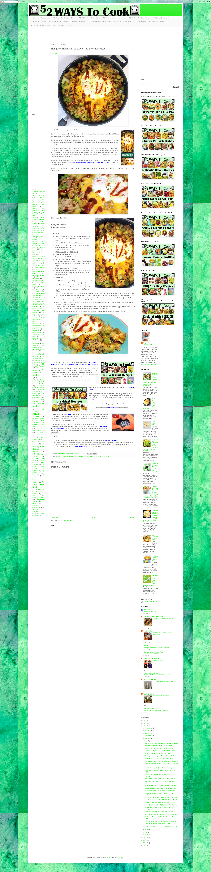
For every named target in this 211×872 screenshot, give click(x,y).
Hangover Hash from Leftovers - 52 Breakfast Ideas (160, 748)
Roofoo (109, 858)
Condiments (41, 513)
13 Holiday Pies (38, 291)
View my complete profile (148, 364)
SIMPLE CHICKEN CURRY (151, 611)
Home (93, 517)
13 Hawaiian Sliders (39, 267)
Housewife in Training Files (151, 653)
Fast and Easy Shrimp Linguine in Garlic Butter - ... (159, 746)
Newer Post (55, 517)
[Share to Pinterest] (96, 454)
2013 (145, 840)
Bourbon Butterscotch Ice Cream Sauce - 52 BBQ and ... (161, 785)
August (147, 738)
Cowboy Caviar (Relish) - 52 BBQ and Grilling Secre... (161, 768)
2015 (145, 726)
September (148, 736)
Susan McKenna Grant (151, 673)
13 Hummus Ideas (37, 299)
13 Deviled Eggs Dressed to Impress (38, 241)
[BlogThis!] (90, 454)
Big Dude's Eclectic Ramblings (153, 616)
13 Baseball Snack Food (38, 214)
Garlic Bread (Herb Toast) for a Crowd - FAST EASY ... (160, 802)
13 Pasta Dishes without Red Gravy (38, 327)
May (146, 832)
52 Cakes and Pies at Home (40, 18)
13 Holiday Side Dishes (38, 294)
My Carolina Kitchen (150, 679)
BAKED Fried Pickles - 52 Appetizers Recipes (158, 823)
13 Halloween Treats (38, 265)
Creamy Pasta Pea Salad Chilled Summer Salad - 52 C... (161, 797)
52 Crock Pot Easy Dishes (63, 25)
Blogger (121, 858)
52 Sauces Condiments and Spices (38, 479)
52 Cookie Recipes (160, 18)
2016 (145, 723)
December (148, 728)
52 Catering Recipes (79, 21)
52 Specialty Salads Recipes (40, 25)
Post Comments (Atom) (66, 520)
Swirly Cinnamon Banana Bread (155, 537)
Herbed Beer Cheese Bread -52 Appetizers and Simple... (161, 761)
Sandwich (36, 515)
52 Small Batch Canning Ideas (100, 21)
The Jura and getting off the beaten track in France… (158, 674)
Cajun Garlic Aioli (154, 423)
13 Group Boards (37, 263)
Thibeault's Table (149, 610)
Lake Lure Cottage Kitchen (152, 658)
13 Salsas (35, 340)
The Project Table (149, 694)
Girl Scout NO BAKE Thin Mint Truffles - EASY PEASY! (155, 468)
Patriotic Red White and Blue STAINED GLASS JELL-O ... (161, 800)
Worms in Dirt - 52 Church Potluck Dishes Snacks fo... (160, 758)
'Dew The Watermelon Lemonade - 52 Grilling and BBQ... (161, 814)
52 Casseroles (141, 21)
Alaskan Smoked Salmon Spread (161, 695)
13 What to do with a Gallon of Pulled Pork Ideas (69, 456)
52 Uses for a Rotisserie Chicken (114, 18)
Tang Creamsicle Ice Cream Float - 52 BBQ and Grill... (160, 779)
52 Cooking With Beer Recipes (140, 18)
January (147, 834)
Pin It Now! (54, 53)
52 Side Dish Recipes (38, 484)
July (146, 741)
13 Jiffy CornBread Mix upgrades (38, 305)
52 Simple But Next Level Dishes (64, 18)
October (147, 733)
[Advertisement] (72, 35)
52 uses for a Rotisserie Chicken (38, 504)
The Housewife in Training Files (153, 652)
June (146, 829)
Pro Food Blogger (149, 708)
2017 (145, 720)
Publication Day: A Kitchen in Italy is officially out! (156, 647)
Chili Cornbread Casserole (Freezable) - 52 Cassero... (161, 821)
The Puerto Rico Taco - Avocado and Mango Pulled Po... (161, 743)
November (148, 730)
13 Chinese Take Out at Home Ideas (38, 232)
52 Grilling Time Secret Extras (89, 18)
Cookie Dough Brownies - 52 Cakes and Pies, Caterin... (161, 805)
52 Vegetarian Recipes (38, 509)
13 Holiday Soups (37, 297)
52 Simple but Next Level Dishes (38, 492)
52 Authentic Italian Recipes (38, 380)
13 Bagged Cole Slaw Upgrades (38, 199)
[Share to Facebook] (94, 454)
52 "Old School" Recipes (38, 365)
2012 (145, 843)
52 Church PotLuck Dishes (123, 21)
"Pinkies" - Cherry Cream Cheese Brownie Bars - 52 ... (161, 812)
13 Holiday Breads (38, 275)
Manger (146, 645)
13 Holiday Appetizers (38, 272)
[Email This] (88, 454)
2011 (145, 845)
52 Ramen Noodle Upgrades (59, 21)
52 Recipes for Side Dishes (38, 470)
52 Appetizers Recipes (156, 21)
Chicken (34, 513)
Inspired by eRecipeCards (147, 344)
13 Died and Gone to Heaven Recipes (38, 247)
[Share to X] (92, 454)
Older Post (131, 517)
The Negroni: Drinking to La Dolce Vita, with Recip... (160, 756)
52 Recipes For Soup (38, 474)
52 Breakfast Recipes (38, 21)
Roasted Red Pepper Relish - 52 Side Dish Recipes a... (161, 751)
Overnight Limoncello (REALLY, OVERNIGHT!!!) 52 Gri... (161, 826)
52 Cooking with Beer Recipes (38, 424)
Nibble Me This (148, 631)
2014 (145, 838)
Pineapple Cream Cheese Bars (155, 558)
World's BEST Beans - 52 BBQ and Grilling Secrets (160, 790)
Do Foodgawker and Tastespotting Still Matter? (156, 710)
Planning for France (158, 660)
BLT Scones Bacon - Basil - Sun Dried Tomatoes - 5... (160, 788)
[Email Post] (84, 453)
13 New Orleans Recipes (38, 321)
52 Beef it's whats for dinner (38, 387)
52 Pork (42, 460)
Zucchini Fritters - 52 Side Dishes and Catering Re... (160, 753)
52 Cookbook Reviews (38, 418)
